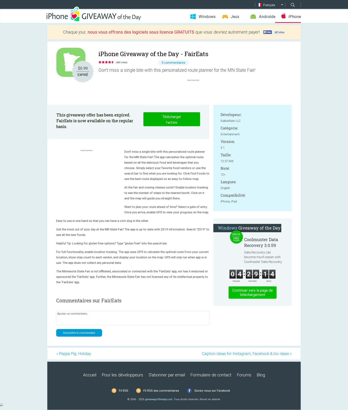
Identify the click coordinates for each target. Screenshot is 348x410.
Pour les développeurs (122, 374)
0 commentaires (173, 62)
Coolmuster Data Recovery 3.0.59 (261, 242)
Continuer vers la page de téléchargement (252, 292)
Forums (244, 374)
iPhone (294, 16)
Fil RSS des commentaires (161, 390)
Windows (207, 16)
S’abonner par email (167, 374)
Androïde (267, 16)
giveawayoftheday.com (159, 399)
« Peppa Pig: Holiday (73, 353)
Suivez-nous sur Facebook (212, 390)
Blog (261, 374)
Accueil (89, 374)
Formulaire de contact (210, 374)
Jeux (235, 16)
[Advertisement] (195, 91)
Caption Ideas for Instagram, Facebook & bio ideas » (247, 353)
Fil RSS (123, 390)
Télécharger (171, 119)
